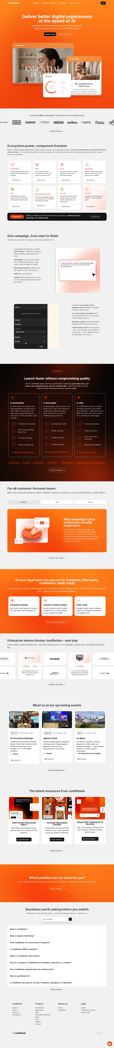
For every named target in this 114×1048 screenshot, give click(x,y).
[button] (97, 3)
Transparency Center (88, 1010)
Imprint (83, 1008)
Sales (57, 502)
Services (38, 1024)
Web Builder (39, 1010)
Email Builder (39, 1008)
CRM (37, 1012)
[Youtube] (98, 1033)
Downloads (62, 1010)
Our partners (16, 1015)
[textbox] (55, 919)
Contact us (16, 1012)
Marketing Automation (42, 1015)
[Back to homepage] (13, 3)
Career (14, 1010)
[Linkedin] (100, 1033)
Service (90, 502)
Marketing (23, 502)
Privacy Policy (85, 1012)
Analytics (38, 1022)
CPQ (36, 1019)
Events (60, 1008)
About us (15, 1008)
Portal (37, 1017)
